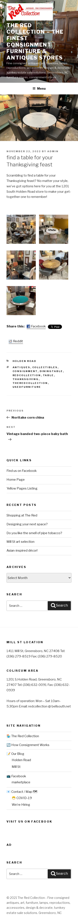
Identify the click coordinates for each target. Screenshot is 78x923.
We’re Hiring (21, 805)
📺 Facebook (16, 776)
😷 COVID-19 (22, 798)
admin (52, 151)
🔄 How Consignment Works (27, 745)
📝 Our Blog (15, 754)
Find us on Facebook (21, 471)
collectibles (45, 367)
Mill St (16, 767)
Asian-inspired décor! (21, 550)
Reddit (18, 341)
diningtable (51, 371)
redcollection (27, 375)
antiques (21, 367)
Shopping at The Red (21, 515)
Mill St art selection (20, 542)
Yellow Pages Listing (21, 488)
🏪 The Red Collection (22, 736)
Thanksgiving (26, 379)
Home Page (15, 480)
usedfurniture (27, 386)
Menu (41, 88)
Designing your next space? (27, 524)
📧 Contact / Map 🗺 (21, 792)
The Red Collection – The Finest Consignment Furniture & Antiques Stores (34, 41)
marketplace (21, 782)
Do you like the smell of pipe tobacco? (34, 533)
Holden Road (25, 361)
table (48, 375)
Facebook (38, 326)
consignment (25, 371)
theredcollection (30, 383)
